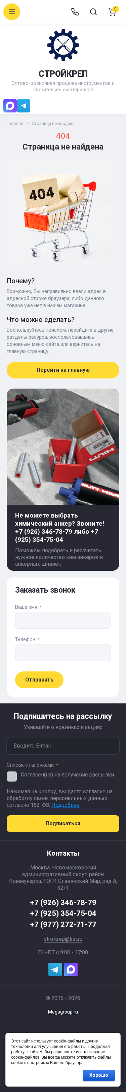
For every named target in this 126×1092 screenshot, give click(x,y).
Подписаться (63, 823)
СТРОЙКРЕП (63, 74)
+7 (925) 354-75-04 (63, 913)
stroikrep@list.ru (63, 939)
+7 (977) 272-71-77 (63, 924)
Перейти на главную (63, 370)
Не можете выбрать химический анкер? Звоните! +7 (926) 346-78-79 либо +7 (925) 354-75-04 (59, 527)
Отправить (39, 679)
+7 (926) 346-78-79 (63, 902)
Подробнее (65, 805)
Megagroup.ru (63, 1012)
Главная (15, 123)
